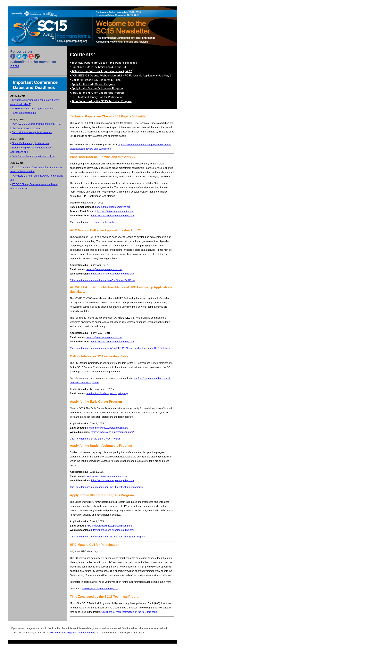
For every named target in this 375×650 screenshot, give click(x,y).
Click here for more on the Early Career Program (95, 438)
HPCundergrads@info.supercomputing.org (109, 525)
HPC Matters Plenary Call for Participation (97, 97)
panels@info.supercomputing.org (112, 207)
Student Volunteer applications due (30, 143)
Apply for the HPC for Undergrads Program (98, 92)
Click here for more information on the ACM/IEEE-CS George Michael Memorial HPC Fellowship (120, 348)
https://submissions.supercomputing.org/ (112, 215)
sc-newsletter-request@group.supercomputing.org (72, 632)
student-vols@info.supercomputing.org (107, 476)
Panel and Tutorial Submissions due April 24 (99, 66)
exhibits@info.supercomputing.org (100, 588)
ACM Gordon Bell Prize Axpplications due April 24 (101, 71)
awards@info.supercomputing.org (104, 269)
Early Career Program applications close (33, 156)
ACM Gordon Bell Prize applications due (33, 108)
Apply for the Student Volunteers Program (97, 88)
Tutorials (109, 222)
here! (14, 66)
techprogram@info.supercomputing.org (107, 427)
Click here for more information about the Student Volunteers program (106, 487)
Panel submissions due (24, 113)
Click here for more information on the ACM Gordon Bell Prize (102, 280)
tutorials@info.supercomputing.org (115, 211)
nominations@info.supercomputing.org (107, 393)
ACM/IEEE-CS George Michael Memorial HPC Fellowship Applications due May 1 (121, 75)
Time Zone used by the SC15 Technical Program (102, 101)
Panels (97, 222)
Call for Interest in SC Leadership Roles (96, 79)
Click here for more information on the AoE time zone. (129, 612)
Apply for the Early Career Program (93, 84)
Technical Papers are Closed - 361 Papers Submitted (104, 62)
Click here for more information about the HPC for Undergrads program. (108, 536)
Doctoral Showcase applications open (32, 132)
